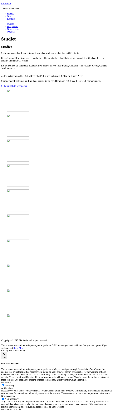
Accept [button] (9, 348)
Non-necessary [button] (8, 396)
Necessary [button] (6, 382)
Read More (18, 348)
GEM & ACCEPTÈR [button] (11, 409)
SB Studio (6, 3)
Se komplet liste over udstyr (14, 86)
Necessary (9, 385)
